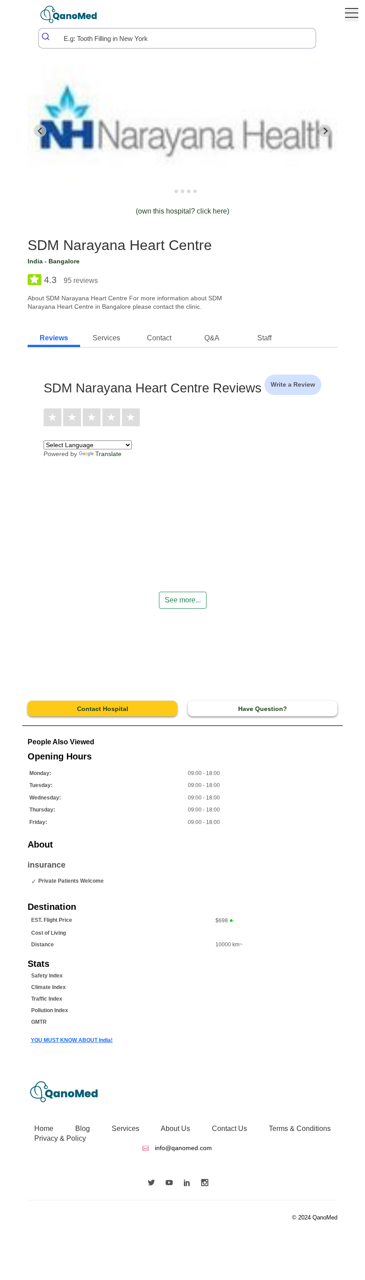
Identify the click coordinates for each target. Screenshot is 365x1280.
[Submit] (46, 36)
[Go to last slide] (40, 131)
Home (43, 1128)
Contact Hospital (102, 708)
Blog (82, 1128)
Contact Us (229, 1128)
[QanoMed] (74, 14)
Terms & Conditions (300, 1128)
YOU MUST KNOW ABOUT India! (72, 1040)
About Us (175, 1128)
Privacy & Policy (60, 1138)
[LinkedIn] (189, 1183)
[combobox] (177, 38)
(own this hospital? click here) (182, 211)
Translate (108, 453)
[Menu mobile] (351, 14)
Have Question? (262, 708)
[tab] (169, 191)
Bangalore (64, 261)
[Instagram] (207, 1183)
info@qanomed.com (182, 1147)
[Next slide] (325, 131)
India (35, 261)
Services (125, 1128)
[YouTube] (171, 1183)
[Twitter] (153, 1183)
